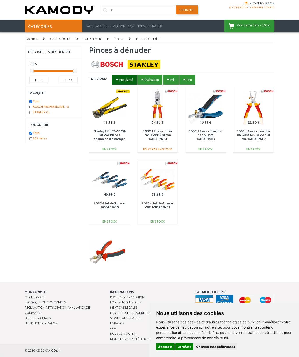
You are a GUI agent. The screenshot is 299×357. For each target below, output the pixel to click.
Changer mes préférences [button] (215, 346)
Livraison (117, 323)
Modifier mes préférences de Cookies (139, 339)
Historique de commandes (45, 302)
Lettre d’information (41, 323)
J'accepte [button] (165, 346)
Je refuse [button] (184, 346)
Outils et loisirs (60, 39)
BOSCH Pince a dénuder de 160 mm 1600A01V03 (205, 135)
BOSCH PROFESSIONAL (51, 106)
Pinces (118, 39)
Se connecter (238, 7)
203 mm (40, 138)
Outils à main (92, 39)
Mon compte (34, 297)
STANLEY (41, 112)
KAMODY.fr (52, 350)
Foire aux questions (125, 302)
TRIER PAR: (98, 79)
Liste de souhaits (38, 318)
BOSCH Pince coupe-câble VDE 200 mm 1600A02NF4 (157, 135)
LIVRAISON (118, 26)
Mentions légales (123, 307)
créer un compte (262, 7)
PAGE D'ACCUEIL (97, 26)
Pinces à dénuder (148, 39)
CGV (131, 26)
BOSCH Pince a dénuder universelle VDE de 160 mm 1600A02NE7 (253, 135)
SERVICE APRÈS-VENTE (125, 318)
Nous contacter (122, 333)
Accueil (32, 39)
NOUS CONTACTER (149, 26)
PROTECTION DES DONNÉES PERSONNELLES (140, 313)
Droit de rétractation (127, 297)
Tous (36, 101)
